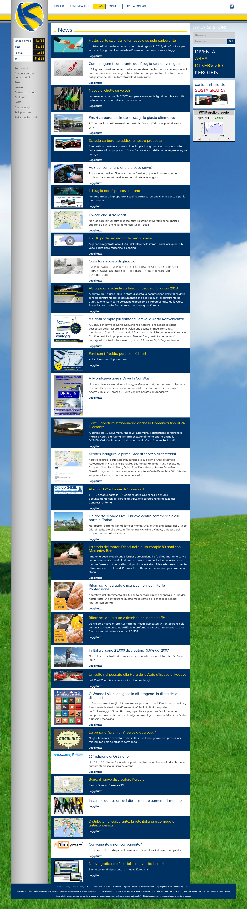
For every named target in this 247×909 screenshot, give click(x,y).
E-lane (187, 886)
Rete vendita (22, 68)
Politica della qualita (27, 117)
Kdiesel (18, 87)
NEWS (99, 6)
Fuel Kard (20, 97)
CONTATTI (113, 6)
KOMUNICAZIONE (80, 6)
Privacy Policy (78, 886)
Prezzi (18, 82)
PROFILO (59, 6)
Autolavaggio (22, 107)
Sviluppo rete (22, 112)
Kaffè (17, 102)
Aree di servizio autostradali (24, 75)
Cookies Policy (63, 886)
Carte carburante (25, 92)
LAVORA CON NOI (135, 6)
